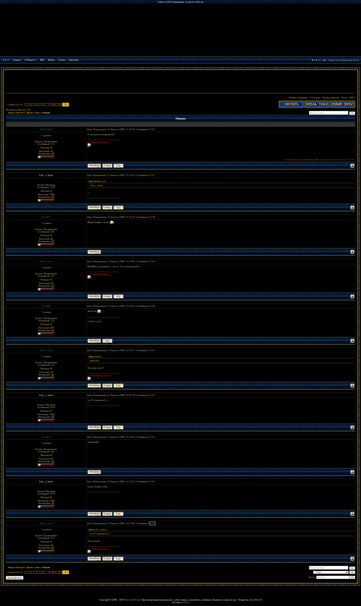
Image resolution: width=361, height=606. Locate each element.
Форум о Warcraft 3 (16, 113)
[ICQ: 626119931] (107, 341)
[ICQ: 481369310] (118, 165)
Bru (29, 109)
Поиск (344, 97)
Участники (315, 97)
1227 (152, 175)
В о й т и (316, 60)
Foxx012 (46, 217)
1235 (152, 523)
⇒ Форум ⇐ (30, 60)
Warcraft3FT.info (133, 599)
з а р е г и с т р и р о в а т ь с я (343, 60)
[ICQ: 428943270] (118, 207)
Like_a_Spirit (46, 175)
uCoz (186, 602)
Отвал (37, 113)
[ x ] (7, 60)
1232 (152, 395)
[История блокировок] (52, 153)
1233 (152, 437)
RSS (42, 60)
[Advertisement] (180, 82)
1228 (152, 217)
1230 (152, 306)
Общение (46, 113)
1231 (152, 350)
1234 (152, 481)
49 (59, 105)
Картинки (74, 60)
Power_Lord (46, 129)
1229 (152, 261)
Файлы (51, 60)
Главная (16, 60)
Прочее (30, 113)
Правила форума (331, 97)
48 (53, 105)
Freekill (46, 306)
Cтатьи (61, 60)
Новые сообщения (298, 97)
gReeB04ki (254, 599)
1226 (152, 129)
